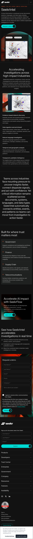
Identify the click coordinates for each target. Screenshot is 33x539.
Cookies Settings (9, 536)
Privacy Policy (21, 406)
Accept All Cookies (21, 536)
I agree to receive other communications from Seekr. (16, 396)
